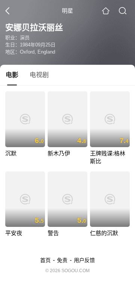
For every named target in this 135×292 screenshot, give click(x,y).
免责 (62, 260)
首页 (45, 260)
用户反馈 (84, 260)
